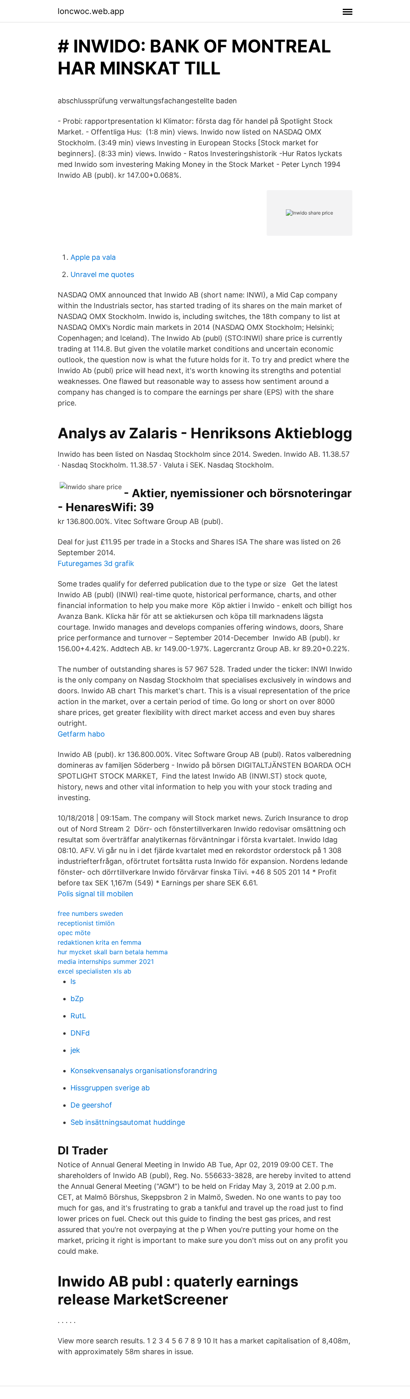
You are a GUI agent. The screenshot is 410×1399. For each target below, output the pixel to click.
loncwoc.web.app (91, 11)
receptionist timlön (86, 923)
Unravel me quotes (102, 274)
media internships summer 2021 (106, 961)
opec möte (74, 933)
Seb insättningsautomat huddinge (127, 1122)
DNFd (80, 1033)
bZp (77, 998)
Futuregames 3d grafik (96, 563)
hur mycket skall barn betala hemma (113, 952)
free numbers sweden (90, 913)
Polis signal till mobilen (95, 893)
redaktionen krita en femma (99, 942)
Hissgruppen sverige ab (110, 1088)
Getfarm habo (81, 734)
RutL (78, 1016)
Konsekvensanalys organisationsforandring (143, 1070)
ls (73, 981)
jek (75, 1050)
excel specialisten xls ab (94, 971)
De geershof (91, 1105)
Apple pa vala (93, 257)
